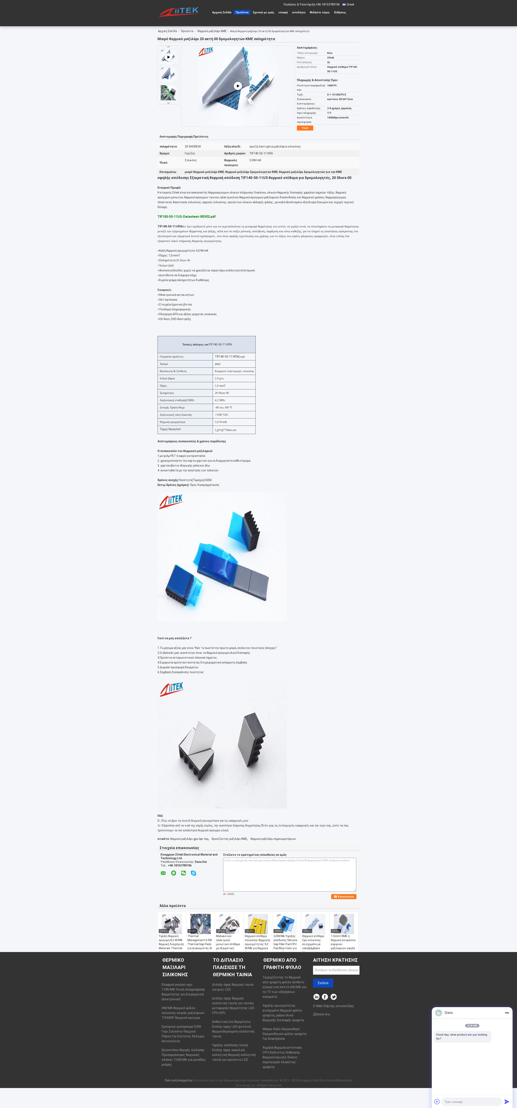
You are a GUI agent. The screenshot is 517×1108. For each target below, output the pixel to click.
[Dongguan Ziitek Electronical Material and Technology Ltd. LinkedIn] (316, 997)
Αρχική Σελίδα (221, 12)
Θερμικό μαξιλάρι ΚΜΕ (212, 31)
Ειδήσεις (340, 12)
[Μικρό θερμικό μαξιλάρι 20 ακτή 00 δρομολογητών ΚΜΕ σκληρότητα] (168, 75)
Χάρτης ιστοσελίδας (339, 1006)
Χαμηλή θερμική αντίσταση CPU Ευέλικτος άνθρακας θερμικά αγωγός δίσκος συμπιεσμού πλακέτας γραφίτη (282, 1057)
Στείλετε (323, 983)
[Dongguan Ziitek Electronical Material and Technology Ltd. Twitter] (333, 997)
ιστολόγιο (299, 12)
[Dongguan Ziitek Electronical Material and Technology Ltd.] (180, 12)
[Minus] (506, 1012)
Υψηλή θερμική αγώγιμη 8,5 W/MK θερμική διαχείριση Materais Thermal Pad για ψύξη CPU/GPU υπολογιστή (171, 948)
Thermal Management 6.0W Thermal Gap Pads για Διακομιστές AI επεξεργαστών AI (199, 944)
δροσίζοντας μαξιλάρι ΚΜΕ (229, 838)
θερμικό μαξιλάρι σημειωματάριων (273, 838)
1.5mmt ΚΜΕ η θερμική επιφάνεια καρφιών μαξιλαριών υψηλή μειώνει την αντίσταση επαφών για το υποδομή (343, 948)
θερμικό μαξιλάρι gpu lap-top (189, 838)
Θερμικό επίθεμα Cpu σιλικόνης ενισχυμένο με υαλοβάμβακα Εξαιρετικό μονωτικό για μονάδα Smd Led (313, 948)
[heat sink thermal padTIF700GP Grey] (238, 86)
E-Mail (317, 1006)
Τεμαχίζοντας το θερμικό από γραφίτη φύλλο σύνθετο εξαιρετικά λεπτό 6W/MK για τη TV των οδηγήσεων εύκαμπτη (284, 987)
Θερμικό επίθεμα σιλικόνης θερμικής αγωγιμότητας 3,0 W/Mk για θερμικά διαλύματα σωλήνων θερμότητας (258, 948)
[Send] (507, 1101)
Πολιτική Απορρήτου (178, 1080)
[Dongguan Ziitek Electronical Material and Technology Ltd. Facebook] (325, 997)
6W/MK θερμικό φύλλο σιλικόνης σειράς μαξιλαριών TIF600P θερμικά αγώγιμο (183, 1013)
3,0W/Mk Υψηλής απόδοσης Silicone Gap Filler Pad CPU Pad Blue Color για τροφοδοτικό (285, 944)
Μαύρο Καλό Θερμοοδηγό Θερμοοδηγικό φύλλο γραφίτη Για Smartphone (284, 1034)
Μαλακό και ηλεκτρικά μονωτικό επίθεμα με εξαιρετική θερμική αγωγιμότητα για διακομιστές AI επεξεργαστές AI (228, 950)
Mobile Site (323, 1014)
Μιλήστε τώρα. (320, 12)
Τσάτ (305, 128)
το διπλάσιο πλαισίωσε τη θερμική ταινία (232, 967)
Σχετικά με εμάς (263, 12)
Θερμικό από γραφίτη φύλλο (282, 963)
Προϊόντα (242, 12)
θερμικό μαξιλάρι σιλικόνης (175, 967)
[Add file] (437, 1101)
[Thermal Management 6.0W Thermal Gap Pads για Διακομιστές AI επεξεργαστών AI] (200, 924)
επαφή (283, 12)
